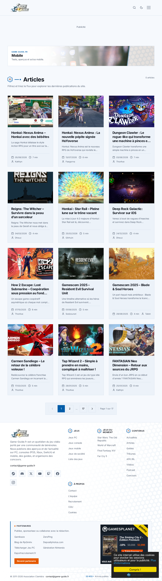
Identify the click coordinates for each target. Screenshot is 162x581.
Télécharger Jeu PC (24, 547)
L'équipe (72, 496)
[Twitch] (49, 474)
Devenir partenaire (26, 561)
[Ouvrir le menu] (149, 7)
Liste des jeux (75, 459)
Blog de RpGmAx (23, 542)
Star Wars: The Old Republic (107, 439)
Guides (130, 448)
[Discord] (22, 474)
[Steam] (13, 474)
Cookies (72, 512)
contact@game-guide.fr (22, 465)
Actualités (132, 437)
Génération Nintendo (54, 547)
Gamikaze (19, 536)
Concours (131, 475)
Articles (130, 443)
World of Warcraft (106, 445)
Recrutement (75, 501)
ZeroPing (48, 536)
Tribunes (131, 453)
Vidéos (130, 464)
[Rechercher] (134, 7)
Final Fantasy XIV (106, 450)
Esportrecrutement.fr (25, 553)
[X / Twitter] (31, 474)
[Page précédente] (52, 408)
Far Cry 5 (102, 456)
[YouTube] (40, 474)
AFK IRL (131, 459)
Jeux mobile (74, 448)
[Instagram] (13, 482)
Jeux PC (72, 437)
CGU (70, 506)
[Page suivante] (92, 408)
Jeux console (75, 443)
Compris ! (135, 569)
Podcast (131, 470)
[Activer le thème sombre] (141, 7)
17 (83, 408)
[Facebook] (57, 474)
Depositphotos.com (53, 542)
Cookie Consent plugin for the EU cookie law (135, 575)
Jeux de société (76, 453)
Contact (72, 490)
